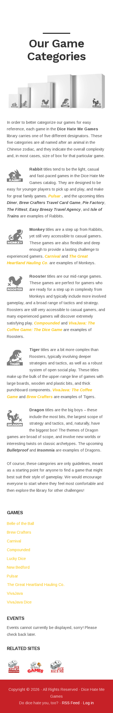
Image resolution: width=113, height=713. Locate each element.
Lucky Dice (16, 558)
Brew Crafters (40, 397)
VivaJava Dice (19, 602)
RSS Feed (71, 703)
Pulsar (54, 196)
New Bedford (18, 567)
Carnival (52, 256)
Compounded (47, 323)
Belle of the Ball (20, 523)
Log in (88, 703)
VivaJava (15, 593)
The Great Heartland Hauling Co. (35, 584)
